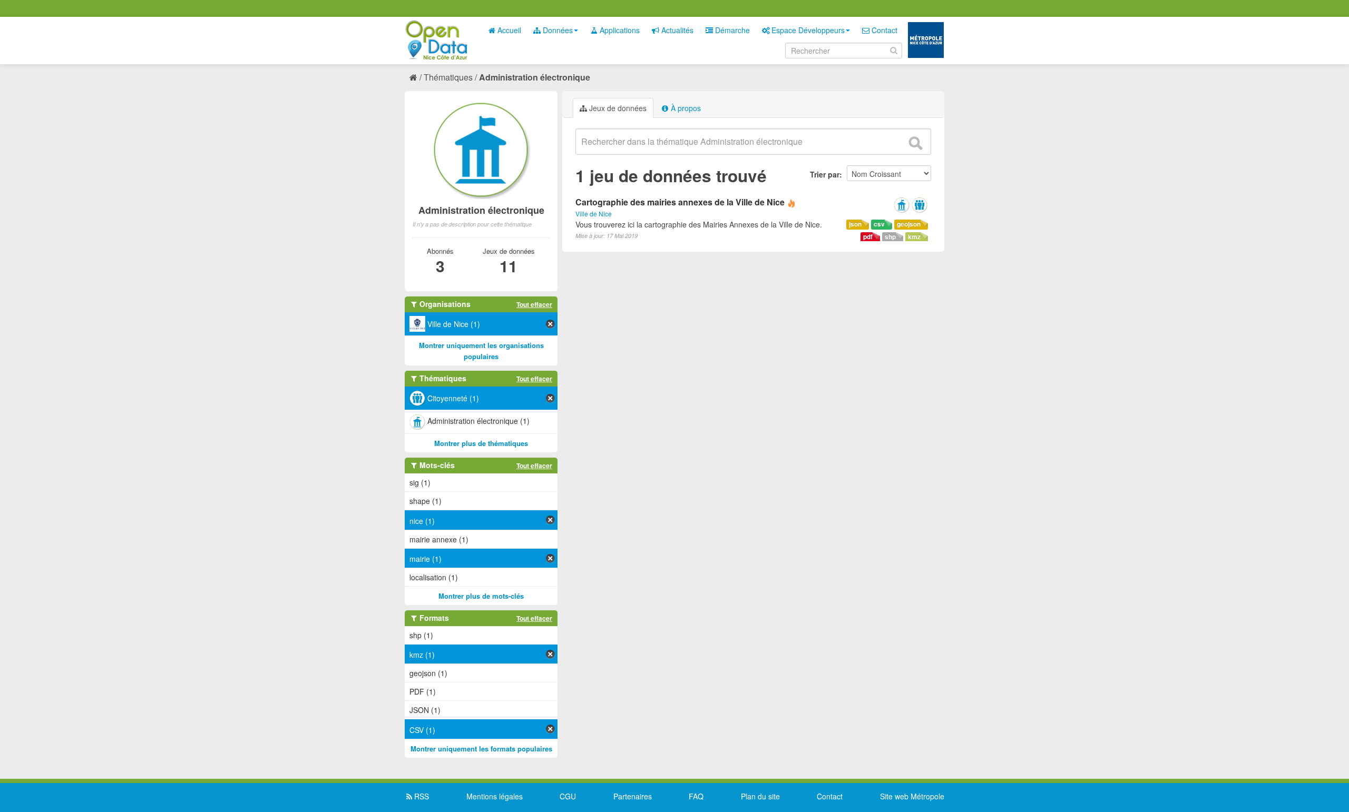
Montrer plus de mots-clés (481, 596)
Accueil (508, 30)
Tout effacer (534, 304)
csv (879, 224)
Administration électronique (534, 77)
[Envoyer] (915, 143)
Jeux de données (617, 108)
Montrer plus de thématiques (481, 443)
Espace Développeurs (807, 30)
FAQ (696, 796)
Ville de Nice (593, 213)
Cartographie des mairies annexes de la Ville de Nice (680, 202)
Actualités (676, 30)
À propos (685, 108)
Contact (883, 30)
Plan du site (760, 796)
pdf (868, 236)
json (855, 224)
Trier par (824, 174)
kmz (914, 236)
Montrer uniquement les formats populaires (481, 749)
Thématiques (448, 77)
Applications (619, 30)
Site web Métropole (912, 796)
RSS (420, 796)
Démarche (731, 30)
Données (557, 30)
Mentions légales (494, 796)
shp (890, 236)
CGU (568, 796)
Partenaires (632, 796)
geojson (909, 224)
